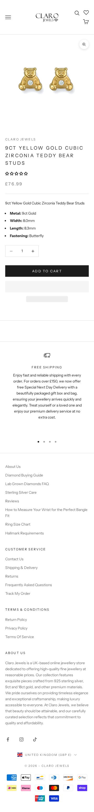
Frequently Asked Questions (28, 584)
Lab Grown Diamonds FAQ (27, 483)
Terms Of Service (19, 636)
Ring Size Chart (17, 524)
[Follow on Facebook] (7, 739)
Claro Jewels (20, 139)
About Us (13, 466)
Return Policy (16, 619)
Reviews (12, 501)
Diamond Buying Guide (24, 475)
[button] (16, 173)
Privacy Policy (16, 628)
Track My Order (17, 593)
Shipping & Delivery (21, 567)
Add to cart (47, 271)
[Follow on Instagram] (21, 739)
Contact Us (14, 559)
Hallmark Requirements (24, 533)
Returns (11, 576)
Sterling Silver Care (21, 492)
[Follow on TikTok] (35, 739)
